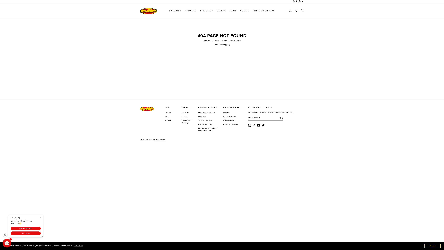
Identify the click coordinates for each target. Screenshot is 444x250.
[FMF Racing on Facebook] (254, 125)
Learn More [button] (78, 246)
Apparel (190, 10)
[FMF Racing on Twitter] (263, 125)
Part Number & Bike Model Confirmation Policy (208, 129)
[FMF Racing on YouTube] (258, 125)
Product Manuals (229, 120)
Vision (221, 10)
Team (233, 10)
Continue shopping (222, 45)
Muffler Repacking (230, 116)
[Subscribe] (281, 118)
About (244, 10)
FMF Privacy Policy (205, 124)
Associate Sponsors (230, 124)
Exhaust (175, 10)
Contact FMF (202, 116)
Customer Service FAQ (206, 113)
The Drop (206, 10)
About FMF (186, 113)
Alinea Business (160, 140)
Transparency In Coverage (187, 121)
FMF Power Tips (264, 10)
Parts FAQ (226, 113)
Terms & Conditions (205, 120)
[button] (7, 243)
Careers (184, 116)
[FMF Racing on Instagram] (249, 125)
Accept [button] (432, 246)
